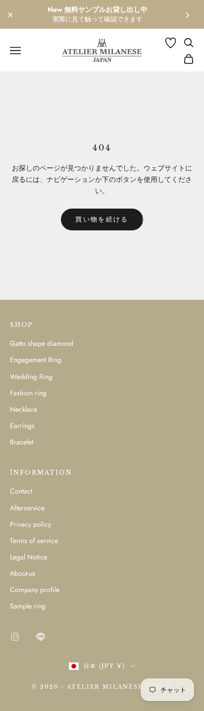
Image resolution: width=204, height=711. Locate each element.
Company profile (34, 590)
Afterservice (27, 508)
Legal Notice (28, 557)
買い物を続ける (101, 219)
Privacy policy (30, 524)
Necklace (23, 409)
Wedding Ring (31, 377)
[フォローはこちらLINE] (41, 637)
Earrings (22, 426)
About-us (22, 573)
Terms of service (34, 541)
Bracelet (21, 442)
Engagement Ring (35, 360)
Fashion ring (28, 393)
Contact (21, 491)
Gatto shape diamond (41, 343)
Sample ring (28, 606)
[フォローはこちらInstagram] (15, 637)
